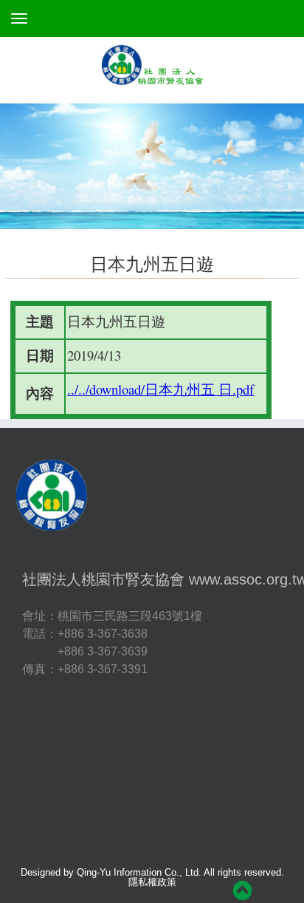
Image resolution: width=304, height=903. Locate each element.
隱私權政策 (152, 881)
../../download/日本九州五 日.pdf (160, 389)
